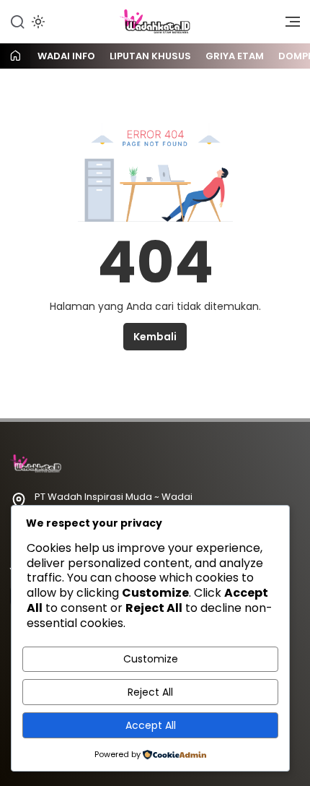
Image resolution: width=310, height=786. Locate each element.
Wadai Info (66, 56)
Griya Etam (234, 56)
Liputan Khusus (150, 56)
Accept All (150, 725)
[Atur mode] (36, 22)
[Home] (15, 56)
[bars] (287, 25)
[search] (17, 21)
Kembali (155, 336)
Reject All (150, 692)
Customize (150, 659)
